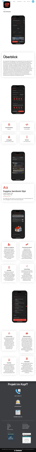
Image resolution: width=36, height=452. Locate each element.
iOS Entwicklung (25, 424)
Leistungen (9, 425)
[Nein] (34, 450)
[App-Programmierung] (10, 439)
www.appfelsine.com (10, 442)
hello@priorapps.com (18, 416)
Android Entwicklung (25, 425)
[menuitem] (9, 1)
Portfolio (8, 424)
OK (14, 450)
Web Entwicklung (25, 428)
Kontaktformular (18, 406)
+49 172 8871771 (18, 395)
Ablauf (8, 427)
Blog (8, 428)
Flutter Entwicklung (25, 427)
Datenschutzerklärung (19, 450)
